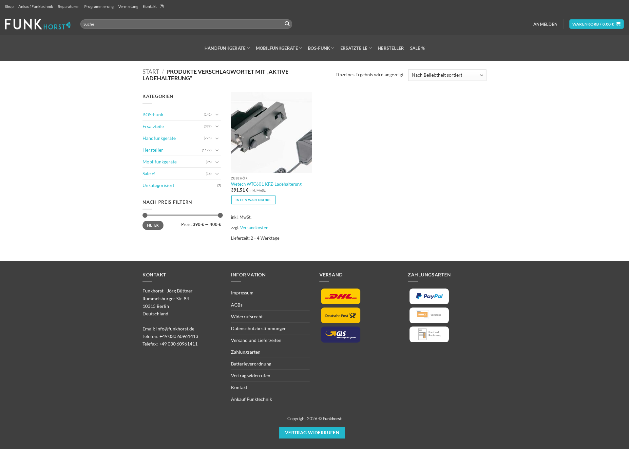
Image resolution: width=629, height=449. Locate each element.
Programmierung (99, 6)
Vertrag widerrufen (250, 375)
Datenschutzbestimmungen (259, 328)
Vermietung (128, 6)
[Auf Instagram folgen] (161, 7)
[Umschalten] (217, 114)
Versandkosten (254, 227)
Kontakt (150, 6)
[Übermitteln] (287, 24)
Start (151, 71)
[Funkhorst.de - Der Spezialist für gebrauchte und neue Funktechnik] (37, 24)
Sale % (417, 48)
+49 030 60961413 (179, 336)
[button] (545, 24)
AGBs (236, 305)
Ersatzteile (354, 48)
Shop (9, 6)
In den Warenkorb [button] (253, 200)
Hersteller (391, 48)
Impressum (242, 292)
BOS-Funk (319, 48)
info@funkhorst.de (175, 328)
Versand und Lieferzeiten (256, 340)
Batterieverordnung (251, 363)
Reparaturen (69, 6)
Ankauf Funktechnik (35, 6)
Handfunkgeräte (225, 48)
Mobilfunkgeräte (277, 48)
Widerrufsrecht (247, 316)
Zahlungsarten (245, 352)
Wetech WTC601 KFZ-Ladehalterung (266, 184)
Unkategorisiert (158, 185)
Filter (153, 225)
